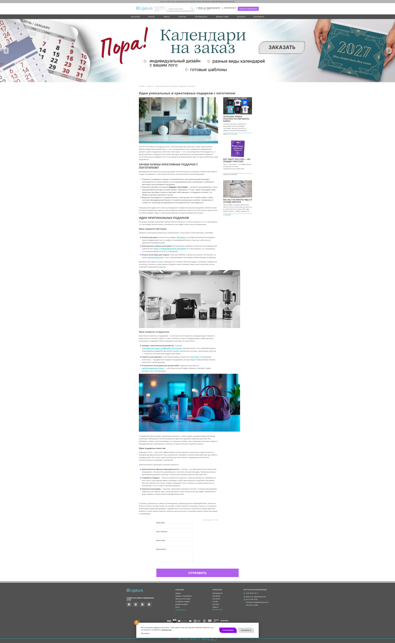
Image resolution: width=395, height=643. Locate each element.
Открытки (182, 17)
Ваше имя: (160, 523)
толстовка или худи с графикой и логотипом (161, 348)
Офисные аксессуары (183, 599)
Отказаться (246, 630)
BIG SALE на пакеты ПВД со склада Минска (237, 201)
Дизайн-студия (222, 17)
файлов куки (167, 630)
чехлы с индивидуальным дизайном (169, 249)
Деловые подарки (181, 604)
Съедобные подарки (182, 601)
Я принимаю (228, 630)
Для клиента (259, 17)
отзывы (215, 601)
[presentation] (6, 50)
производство (201, 17)
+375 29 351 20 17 (230, 8)
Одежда (178, 593)
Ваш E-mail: (160, 540)
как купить (216, 599)
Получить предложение (248, 9)
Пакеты (167, 17)
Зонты (177, 607)
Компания (217, 590)
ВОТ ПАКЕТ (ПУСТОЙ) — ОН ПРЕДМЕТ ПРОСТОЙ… (236, 160)
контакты (241, 17)
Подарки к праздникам (183, 596)
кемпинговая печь (155, 257)
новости (215, 607)
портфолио (216, 596)
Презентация (217, 609)
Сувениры (179, 590)
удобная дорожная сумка (153, 368)
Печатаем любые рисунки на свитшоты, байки (236, 119)
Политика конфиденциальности (257, 602)
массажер (195, 357)
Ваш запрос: (161, 549)
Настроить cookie (252, 605)
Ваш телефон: (162, 531)
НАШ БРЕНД (135, 17)
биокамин (181, 237)
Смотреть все (180, 610)
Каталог (151, 17)
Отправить (197, 573)
